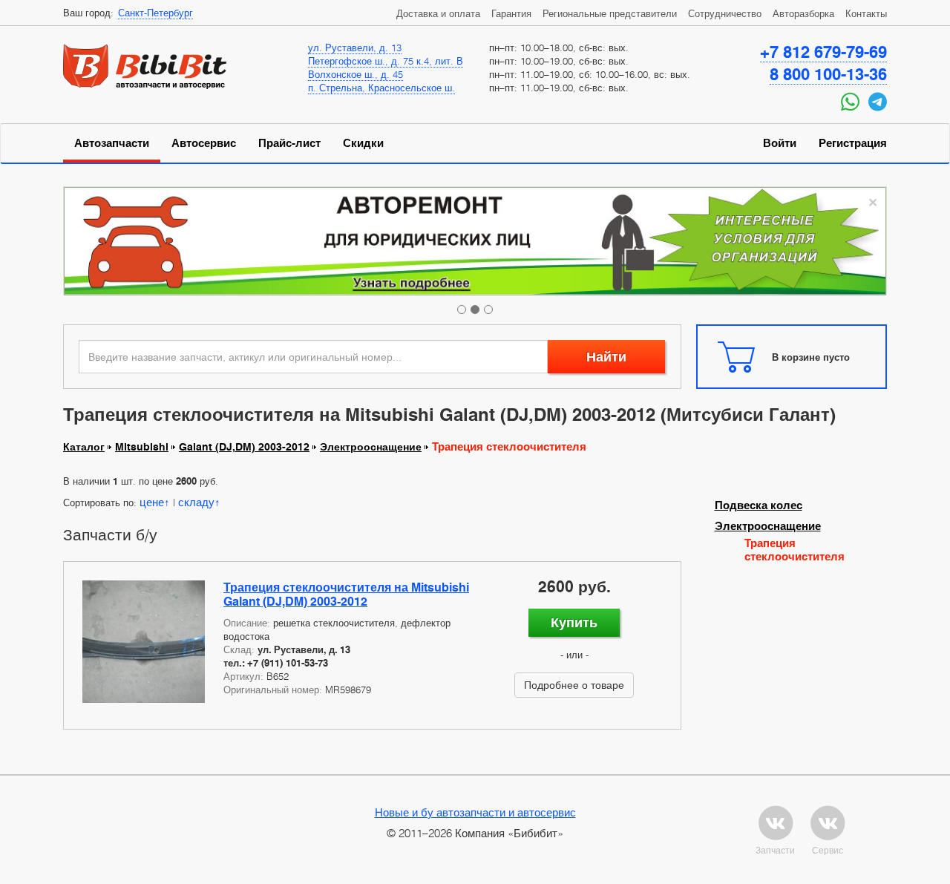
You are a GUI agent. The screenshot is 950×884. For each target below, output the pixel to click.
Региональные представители (610, 13)
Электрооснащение (371, 447)
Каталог (84, 447)
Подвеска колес (758, 505)
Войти (779, 143)
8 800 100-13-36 (828, 74)
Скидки (363, 143)
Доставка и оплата (438, 13)
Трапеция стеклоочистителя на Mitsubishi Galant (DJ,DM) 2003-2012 (346, 594)
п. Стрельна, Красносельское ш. (381, 88)
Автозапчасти (111, 143)
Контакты (866, 13)
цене (152, 501)
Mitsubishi (141, 447)
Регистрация (853, 143)
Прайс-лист (289, 143)
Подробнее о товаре (574, 684)
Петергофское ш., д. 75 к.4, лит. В (385, 61)
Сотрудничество (724, 13)
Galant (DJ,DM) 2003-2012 (244, 447)
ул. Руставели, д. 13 (355, 47)
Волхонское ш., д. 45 (355, 74)
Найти (606, 356)
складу (196, 501)
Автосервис (203, 143)
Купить (574, 622)
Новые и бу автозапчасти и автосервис (475, 812)
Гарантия (511, 13)
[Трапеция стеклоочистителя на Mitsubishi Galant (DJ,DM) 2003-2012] (143, 641)
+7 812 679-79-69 (823, 52)
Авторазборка (803, 13)
